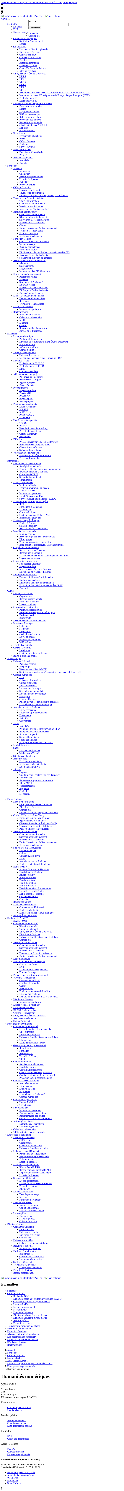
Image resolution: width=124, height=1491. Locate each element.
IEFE (21, 504)
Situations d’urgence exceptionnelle (36, 780)
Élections (23, 60)
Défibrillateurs (26, 777)
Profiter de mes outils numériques (29, 961)
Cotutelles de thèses (28, 371)
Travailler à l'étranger (29, 1056)
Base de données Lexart (30, 431)
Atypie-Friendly (27, 875)
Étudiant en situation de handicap (35, 991)
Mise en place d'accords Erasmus (35, 569)
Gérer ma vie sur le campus (26, 1080)
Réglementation (20, 312)
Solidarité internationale (30, 477)
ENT (15, 29)
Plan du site (12, 1480)
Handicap (24, 128)
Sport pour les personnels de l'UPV (36, 742)
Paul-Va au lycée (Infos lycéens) (34, 828)
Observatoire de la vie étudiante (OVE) (38, 823)
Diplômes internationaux (25, 574)
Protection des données (30, 119)
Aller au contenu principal (13, 2)
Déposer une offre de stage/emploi (35, 1172)
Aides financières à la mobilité (33, 528)
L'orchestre (24, 650)
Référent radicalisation (30, 117)
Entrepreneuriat (26, 1159)
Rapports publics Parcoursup (33, 328)
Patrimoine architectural (30, 609)
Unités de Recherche (29, 355)
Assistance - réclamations (31, 236)
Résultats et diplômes (23, 306)
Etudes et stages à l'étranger (26, 520)
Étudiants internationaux (24, 904)
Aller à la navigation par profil (63, 2)
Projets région (26, 398)
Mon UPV (12, 24)
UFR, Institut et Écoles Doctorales (29, 73)
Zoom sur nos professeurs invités (35, 542)
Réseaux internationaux (30, 553)
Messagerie (24, 696)
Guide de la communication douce (35, 1118)
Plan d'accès (13, 1449)
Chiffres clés (34, 35)
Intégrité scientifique (29, 347)
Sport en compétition (29, 734)
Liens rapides (19, 1213)
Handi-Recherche (27, 885)
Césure (22, 225)
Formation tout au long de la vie (34, 818)
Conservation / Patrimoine (25, 607)
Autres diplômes (21, 1320)
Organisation (19, 46)
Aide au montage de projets (26, 374)
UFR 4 (22, 84)
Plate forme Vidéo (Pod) (30, 152)
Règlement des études (29, 314)
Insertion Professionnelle (31, 176)
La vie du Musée (27, 637)
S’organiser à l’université (31, 282)
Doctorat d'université (23, 1312)
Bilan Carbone (14, 1483)
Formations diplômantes (30, 507)
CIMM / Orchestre (22, 647)
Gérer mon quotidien (23, 1061)
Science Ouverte (27, 344)
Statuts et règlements (29, 1126)
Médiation (24, 628)
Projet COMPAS (27, 184)
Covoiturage (25, 1105)
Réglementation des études (32, 1115)
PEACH (23, 425)
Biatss (22, 138)
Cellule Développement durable (34, 1243)
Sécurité (17, 769)
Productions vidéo (22, 149)
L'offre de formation (29, 1180)
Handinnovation (27, 880)
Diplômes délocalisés (29, 580)
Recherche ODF (21, 1296)
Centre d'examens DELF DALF (34, 515)
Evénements (25, 715)
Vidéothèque (25, 642)
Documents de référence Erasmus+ (36, 572)
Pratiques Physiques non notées (34, 731)
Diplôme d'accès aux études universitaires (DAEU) (37, 1299)
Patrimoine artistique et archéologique (37, 612)
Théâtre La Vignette (22, 645)
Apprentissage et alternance (32, 820)
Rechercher (35, 28)
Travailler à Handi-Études (31, 304)
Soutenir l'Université (23, 1191)
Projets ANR (25, 393)
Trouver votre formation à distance (29, 198)
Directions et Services (29, 52)
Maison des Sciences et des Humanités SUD (40, 358)
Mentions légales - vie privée (21, 1472)
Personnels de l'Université (19, 1023)
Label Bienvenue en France (32, 496)
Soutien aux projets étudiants (33, 712)
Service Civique (27, 146)
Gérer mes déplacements (25, 1099)
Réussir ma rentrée (28, 276)
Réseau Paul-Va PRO (29, 1167)
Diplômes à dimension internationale (36, 582)
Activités (23, 718)
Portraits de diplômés (29, 179)
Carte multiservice (28, 699)
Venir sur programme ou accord (34, 488)
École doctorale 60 (28, 100)
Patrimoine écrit (26, 615)
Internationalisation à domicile (33, 471)
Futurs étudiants (14, 799)
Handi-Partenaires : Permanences (35, 888)
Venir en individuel (28, 485)
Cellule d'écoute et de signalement (35, 1072)
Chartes (23, 325)
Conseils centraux (27, 54)
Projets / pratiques (27, 604)
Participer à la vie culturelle (26, 1251)
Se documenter (20, 1107)
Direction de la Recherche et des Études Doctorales (43, 341)
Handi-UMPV (20, 866)
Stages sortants (26, 268)
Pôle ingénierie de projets (31, 377)
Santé (16, 748)
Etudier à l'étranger (28, 523)
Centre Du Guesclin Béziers (32, 68)
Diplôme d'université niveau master (30, 1318)
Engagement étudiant (29, 111)
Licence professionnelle (24, 1307)
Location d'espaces (28, 1162)
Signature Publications (30, 450)
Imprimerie (24, 1091)
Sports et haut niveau (29, 737)
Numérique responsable (30, 122)
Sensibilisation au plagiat (31, 691)
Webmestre (12, 1478)
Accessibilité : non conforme (20, 1475)
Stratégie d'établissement (31, 41)
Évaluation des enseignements (33, 969)
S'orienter (17, 168)
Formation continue (28, 1186)
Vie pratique (25, 666)
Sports (16, 723)
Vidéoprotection (27, 785)
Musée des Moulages (23, 623)
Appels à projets (27, 382)
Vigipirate (24, 788)
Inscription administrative (31, 206)
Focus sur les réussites (29, 458)
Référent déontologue (29, 114)
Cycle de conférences (29, 634)
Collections (24, 626)
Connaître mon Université (31, 907)
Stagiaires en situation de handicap (35, 257)
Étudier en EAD (27, 490)
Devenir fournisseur (22, 1202)
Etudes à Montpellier (23, 482)
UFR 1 (22, 76)
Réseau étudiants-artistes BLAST (35, 1170)
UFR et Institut (26, 1032)
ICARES (23, 409)
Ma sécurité (24, 794)
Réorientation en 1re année (32, 222)
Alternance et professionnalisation (29, 260)
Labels (22, 44)
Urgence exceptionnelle (18, 1454)
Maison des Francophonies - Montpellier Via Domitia (44, 555)
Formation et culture (29, 601)
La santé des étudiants (29, 750)
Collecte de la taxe (28, 1221)
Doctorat (23, 588)
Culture (10, 591)
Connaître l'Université (23, 1227)
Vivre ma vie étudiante (24, 977)
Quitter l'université (22, 1021)
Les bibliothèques (21, 745)
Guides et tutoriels (28, 683)
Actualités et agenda (23, 157)
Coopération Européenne (25, 561)
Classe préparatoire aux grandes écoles (31, 1301)
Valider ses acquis (27, 244)
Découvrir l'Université (23, 1137)
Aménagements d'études (30, 293)
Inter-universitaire (27, 71)
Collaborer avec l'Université (26, 1151)
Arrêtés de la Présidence (30, 331)
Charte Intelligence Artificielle (33, 125)
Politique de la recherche (31, 339)
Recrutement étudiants (23, 1007)
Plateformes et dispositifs (25, 420)
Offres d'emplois (27, 141)
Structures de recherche (24, 352)
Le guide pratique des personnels (35, 1029)
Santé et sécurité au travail (31, 1064)
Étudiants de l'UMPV (17, 918)
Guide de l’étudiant (28, 929)
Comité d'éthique (27, 350)
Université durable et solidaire (33, 1148)
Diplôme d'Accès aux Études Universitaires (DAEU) (44, 252)
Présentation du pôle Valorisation (35, 455)
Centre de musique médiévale (33, 653)
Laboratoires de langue (30, 688)
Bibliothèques (26, 1254)
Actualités (24, 160)
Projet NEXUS (26, 415)
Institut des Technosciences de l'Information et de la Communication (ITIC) (55, 92)
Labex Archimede (27, 406)
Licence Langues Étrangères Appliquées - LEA (29, 1363)
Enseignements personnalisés (21, 1366)
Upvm (4, 18)
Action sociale (20, 758)
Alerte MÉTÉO (26, 783)
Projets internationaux (29, 558)
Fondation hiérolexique (30, 1199)
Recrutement (19, 133)
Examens (23, 322)
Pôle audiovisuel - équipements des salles (39, 702)
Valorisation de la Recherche (27, 452)
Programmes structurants (25, 404)
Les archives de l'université (32, 1094)
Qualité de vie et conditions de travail (37, 1075)
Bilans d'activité (26, 385)
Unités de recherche (28, 1232)
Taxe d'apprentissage (29, 1194)
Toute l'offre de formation (31, 192)
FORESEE (24, 417)
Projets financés (20, 387)
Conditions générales (29, 1208)
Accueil (11, 1350)
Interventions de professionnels (34, 1156)
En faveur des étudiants (30, 761)
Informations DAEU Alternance (34, 271)
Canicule (23, 791)
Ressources (24, 301)
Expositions (25, 631)
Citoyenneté (25, 720)
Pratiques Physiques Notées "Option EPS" (39, 729)
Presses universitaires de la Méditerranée (38, 442)
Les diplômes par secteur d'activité (35, 1183)
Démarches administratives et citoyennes (38, 996)
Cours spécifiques (27, 512)
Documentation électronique (32, 693)
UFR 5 (22, 87)
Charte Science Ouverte (30, 447)
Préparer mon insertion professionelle (31, 975)
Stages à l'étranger (28, 526)
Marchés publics (27, 1218)
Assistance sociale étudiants (32, 764)
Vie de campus (14, 658)
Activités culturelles (28, 1083)
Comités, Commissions (30, 57)
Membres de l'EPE (28, 65)
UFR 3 (22, 81)
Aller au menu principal (37, 2)
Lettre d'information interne (32, 1042)
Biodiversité (25, 618)
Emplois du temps (27, 972)
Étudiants (23, 144)
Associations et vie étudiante (26, 707)
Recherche (12, 333)
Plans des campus (27, 664)
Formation (12, 165)
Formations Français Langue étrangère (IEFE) (41, 585)
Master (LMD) (20, 1309)
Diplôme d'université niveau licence (30, 1315)
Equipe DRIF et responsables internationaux (40, 469)
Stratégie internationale (30, 466)
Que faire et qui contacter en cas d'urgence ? (40, 775)
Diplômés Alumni (15, 1224)
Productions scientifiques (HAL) (34, 444)
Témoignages (25, 479)
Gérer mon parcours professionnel (29, 1045)
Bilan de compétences (29, 247)
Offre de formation (22, 187)
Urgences (17, 26)
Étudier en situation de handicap (28, 295)
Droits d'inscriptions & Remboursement (38, 228)
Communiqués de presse (19, 1407)
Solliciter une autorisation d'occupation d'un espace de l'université (50, 672)
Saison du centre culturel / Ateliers (29, 620)
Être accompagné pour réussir (27, 274)
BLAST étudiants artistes (25, 655)
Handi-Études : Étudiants (31, 872)
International (13, 461)
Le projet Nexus (27, 285)
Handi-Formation (27, 883)
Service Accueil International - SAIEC (37, 498)
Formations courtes (28, 249)
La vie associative (27, 710)
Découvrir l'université (23, 801)
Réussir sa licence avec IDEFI (33, 287)
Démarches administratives (32, 298)
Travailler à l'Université (24, 1264)
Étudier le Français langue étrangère (36, 912)
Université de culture (23, 593)
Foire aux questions (28, 233)
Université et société (23, 1240)
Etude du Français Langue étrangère (30, 501)
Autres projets (26, 401)
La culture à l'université (30, 1259)
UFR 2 (22, 79)
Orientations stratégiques (25, 38)
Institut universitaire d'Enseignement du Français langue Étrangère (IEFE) (54, 95)
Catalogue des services (30, 680)
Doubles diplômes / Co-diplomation (36, 577)
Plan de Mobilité (27, 130)
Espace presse (26, 1216)
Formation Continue (23, 239)
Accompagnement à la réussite (33, 255)
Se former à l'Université (24, 1178)
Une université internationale (27, 463)
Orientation (24, 174)
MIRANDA (25, 412)
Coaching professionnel (30, 1069)
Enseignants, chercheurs (30, 136)
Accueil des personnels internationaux (37, 536)
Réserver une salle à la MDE (33, 669)
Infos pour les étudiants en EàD (34, 209)
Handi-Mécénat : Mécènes (31, 893)
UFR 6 (22, 90)
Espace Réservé (20, 32)
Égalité (22, 109)
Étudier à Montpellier (29, 910)
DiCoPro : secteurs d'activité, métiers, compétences (43, 195)
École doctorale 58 (28, 98)
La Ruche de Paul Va (29, 767)
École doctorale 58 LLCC (31, 363)
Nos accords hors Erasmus (32, 550)
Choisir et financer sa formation (34, 241)
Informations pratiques (30, 309)
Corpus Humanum (28, 433)
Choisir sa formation (29, 201)
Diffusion (17, 439)
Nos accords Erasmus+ (30, 563)
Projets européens (27, 390)
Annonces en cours (28, 1205)
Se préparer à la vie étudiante (27, 847)
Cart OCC (24, 423)
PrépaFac (23, 279)
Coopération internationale (26, 547)
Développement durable (30, 106)
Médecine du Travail (29, 753)
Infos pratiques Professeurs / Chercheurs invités (41, 544)
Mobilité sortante (27, 534)
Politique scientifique (23, 336)
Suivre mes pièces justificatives (34, 220)
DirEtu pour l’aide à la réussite (33, 290)
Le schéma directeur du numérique (35, 704)
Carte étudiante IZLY (29, 980)
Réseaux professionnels (30, 599)
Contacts (23, 899)
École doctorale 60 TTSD (31, 366)
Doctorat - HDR (21, 360)
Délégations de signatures (31, 1124)
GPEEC (23, 1059)
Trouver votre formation (30, 190)
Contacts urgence (15, 1451)
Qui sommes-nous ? (28, 896)
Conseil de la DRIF (28, 474)
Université (33, 33)
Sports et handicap (28, 739)
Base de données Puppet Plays (33, 428)
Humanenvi (25, 436)
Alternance (24, 263)
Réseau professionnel (23, 1273)
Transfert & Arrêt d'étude (31, 230)
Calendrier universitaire (30, 317)
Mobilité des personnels (24, 531)
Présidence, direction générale (33, 49)
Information (25, 171)
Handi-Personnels (27, 877)
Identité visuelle (14, 1410)
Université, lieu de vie (23, 661)
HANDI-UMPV (21, 921)
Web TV (23, 155)
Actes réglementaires (29, 63)
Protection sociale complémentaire (35, 1078)
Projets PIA (24, 396)
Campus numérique (22, 674)
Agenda (23, 163)
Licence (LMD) (20, 1304)
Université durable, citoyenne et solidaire (32, 103)
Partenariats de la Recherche (32, 1153)
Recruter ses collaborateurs (26, 1164)
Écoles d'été (25, 509)
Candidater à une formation (32, 203)
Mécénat (23, 1197)
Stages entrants (26, 266)
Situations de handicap (24, 756)
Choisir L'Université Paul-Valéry (28, 815)
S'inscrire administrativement (33, 217)
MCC (22, 320)
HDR (22, 368)
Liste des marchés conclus (31, 1210)
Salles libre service (28, 685)
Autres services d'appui (30, 379)
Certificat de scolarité (29, 983)
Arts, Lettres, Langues (17, 1361)
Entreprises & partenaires (19, 1134)
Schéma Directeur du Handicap (34, 869)
